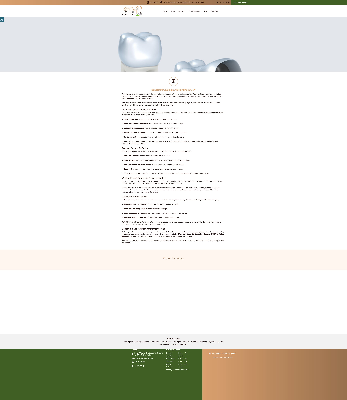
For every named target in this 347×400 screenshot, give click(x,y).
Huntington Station (142, 342)
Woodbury (203, 342)
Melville (186, 342)
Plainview (194, 342)
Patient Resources (194, 11)
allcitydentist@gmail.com (143, 358)
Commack (174, 344)
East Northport (166, 342)
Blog (205, 11)
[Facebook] (217, 2)
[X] (220, 3)
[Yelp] (229, 2)
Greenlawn (155, 342)
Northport (177, 342)
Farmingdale (164, 344)
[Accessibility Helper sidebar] (2, 19)
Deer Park (184, 344)
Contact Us (214, 11)
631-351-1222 (154, 2)
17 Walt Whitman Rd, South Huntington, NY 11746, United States (183, 2)
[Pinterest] (226, 2)
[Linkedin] (223, 2)
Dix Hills (220, 342)
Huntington (128, 342)
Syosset (212, 342)
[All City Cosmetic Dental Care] (132, 11)
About (173, 11)
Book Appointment (241, 2)
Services (181, 11)
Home (165, 11)
